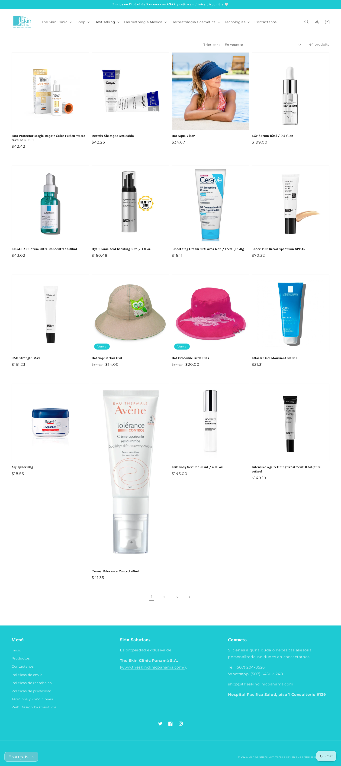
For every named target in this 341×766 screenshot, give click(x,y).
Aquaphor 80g (22, 467)
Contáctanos (23, 666)
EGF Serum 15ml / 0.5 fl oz (272, 136)
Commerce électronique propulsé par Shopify (299, 756)
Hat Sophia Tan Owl (107, 358)
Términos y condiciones (32, 699)
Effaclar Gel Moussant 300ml (274, 358)
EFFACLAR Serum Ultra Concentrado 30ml (44, 249)
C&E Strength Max (26, 358)
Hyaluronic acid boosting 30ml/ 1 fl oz (121, 249)
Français (18, 757)
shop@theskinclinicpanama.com (260, 684)
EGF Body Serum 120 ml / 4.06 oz (197, 467)
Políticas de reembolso (32, 683)
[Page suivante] (189, 597)
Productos (21, 658)
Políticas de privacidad (31, 691)
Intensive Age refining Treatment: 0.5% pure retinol (286, 469)
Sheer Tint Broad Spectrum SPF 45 (278, 249)
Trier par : (211, 45)
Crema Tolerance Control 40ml (115, 571)
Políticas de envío (27, 675)
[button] (307, 22)
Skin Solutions (258, 756)
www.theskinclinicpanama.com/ (153, 667)
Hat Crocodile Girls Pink (190, 358)
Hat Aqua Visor (183, 136)
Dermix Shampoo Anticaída (113, 136)
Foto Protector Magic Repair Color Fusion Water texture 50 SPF (48, 138)
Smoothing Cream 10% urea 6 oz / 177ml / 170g (208, 249)
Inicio (16, 650)
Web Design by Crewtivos (34, 707)
